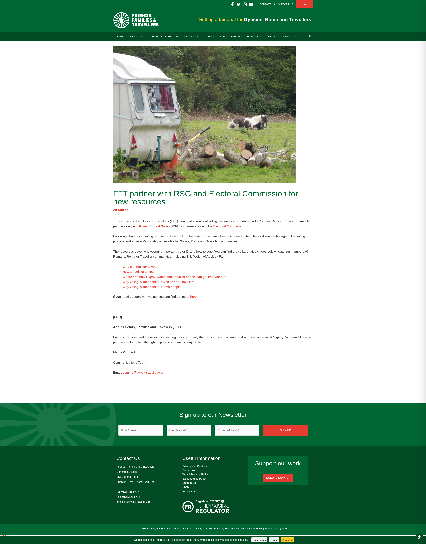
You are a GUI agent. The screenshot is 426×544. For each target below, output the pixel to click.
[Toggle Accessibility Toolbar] (419, 537)
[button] (143, 36)
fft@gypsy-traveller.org (137, 501)
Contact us (188, 470)
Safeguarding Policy (194, 478)
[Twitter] (239, 4)
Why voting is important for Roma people (152, 287)
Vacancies (188, 491)
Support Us (189, 482)
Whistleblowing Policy (195, 474)
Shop (185, 487)
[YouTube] (251, 4)
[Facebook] (232, 4)
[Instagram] (245, 4)
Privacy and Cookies (194, 466)
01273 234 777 (130, 491)
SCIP (284, 528)
